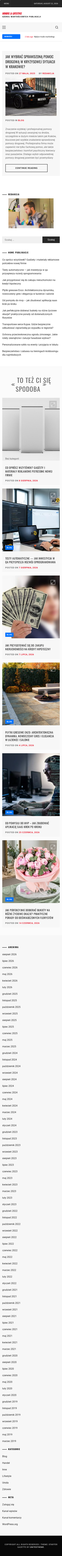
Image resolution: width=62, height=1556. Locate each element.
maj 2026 (7, 974)
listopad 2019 (9, 1408)
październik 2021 (11, 1303)
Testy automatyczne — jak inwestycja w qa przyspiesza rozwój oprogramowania (25, 271)
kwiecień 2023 (9, 1184)
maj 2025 (7, 1039)
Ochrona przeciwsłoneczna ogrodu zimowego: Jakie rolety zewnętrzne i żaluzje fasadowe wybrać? (29, 336)
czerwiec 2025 (9, 1033)
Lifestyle (6, 1476)
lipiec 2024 (8, 1086)
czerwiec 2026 (9, 967)
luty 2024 (7, 1118)
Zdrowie (6, 1489)
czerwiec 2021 (9, 1329)
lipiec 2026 (8, 961)
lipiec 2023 (8, 1164)
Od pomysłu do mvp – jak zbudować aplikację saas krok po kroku (29, 302)
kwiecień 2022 (9, 1263)
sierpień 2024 (9, 1079)
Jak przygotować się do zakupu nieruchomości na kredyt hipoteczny (28, 282)
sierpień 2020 (9, 1362)
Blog (21, 120)
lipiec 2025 (8, 1026)
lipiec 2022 (8, 1243)
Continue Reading (26, 168)
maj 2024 (7, 1099)
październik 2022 (11, 1224)
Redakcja (48, 73)
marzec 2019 (9, 1441)
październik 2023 (11, 1145)
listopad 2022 (9, 1217)
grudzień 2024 (9, 1053)
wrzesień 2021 (10, 1309)
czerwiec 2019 (9, 1428)
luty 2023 (7, 1197)
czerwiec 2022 (9, 1250)
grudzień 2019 (9, 1401)
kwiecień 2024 (9, 1105)
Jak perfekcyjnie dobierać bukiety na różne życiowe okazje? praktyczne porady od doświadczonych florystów (29, 314)
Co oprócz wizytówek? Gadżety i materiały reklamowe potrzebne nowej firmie (30, 261)
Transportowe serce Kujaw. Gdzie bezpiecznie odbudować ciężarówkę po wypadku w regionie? (27, 326)
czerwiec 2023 (9, 1171)
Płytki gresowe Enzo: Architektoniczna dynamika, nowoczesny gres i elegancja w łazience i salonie (28, 292)
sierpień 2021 (9, 1316)
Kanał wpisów (9, 1511)
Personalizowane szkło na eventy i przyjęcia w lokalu (30, 344)
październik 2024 (11, 1066)
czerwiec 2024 (9, 1092)
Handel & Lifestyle (12, 13)
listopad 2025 (9, 1000)
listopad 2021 (9, 1296)
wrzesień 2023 (10, 1151)
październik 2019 (11, 1414)
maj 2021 (7, 1335)
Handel (6, 1463)
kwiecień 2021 (9, 1342)
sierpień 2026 (9, 954)
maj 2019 (7, 1434)
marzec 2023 (9, 1191)
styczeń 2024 (9, 1125)
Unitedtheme (37, 1547)
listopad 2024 (9, 1059)
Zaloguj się (8, 1504)
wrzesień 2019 (10, 1421)
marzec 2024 (9, 1112)
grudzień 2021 (9, 1289)
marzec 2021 (9, 1349)
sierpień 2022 (9, 1237)
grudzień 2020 (9, 1355)
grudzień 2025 (9, 993)
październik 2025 (11, 1007)
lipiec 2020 (8, 1368)
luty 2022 (7, 1276)
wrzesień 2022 (10, 1230)
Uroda (5, 1482)
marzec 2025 (9, 1046)
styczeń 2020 (9, 1395)
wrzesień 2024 (10, 1072)
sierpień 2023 (9, 1158)
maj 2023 (7, 1178)
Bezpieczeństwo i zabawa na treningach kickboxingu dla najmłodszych (30, 353)
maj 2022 (7, 1257)
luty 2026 (7, 987)
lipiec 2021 (8, 1322)
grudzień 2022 (9, 1210)
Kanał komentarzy (12, 1517)
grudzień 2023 (9, 1132)
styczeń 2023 (9, 1204)
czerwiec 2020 (9, 1375)
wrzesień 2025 (10, 1013)
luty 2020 (7, 1388)
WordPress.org (10, 1524)
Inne (4, 1469)
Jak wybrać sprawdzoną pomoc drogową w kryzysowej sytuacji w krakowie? (30, 61)
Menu (6, 4)
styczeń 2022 (9, 1283)
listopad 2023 (9, 1138)
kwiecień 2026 (9, 980)
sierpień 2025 (9, 1020)
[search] (57, 27)
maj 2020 (7, 1382)
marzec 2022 (9, 1270)
